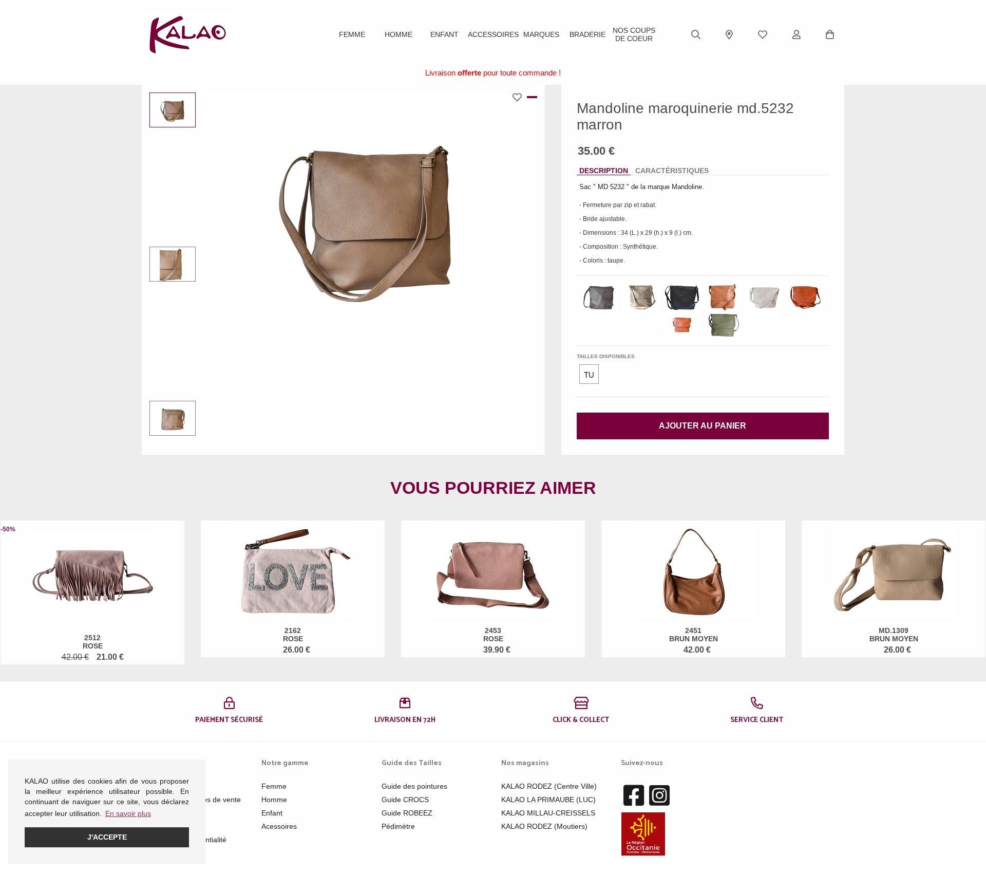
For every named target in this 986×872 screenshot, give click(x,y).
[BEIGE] (764, 297)
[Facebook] (634, 796)
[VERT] (723, 324)
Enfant (444, 34)
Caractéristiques (672, 170)
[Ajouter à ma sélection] (520, 97)
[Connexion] (796, 34)
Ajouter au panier (702, 425)
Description (603, 170)
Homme (398, 34)
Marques (541, 34)
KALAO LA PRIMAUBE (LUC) (548, 799)
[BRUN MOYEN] (723, 297)
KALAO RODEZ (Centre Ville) (549, 786)
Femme (352, 34)
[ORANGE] (805, 297)
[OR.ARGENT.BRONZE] (641, 297)
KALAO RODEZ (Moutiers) (544, 826)
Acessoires (279, 826)
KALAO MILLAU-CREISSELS (548, 813)
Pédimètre (398, 826)
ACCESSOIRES (493, 34)
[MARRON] (600, 297)
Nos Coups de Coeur (634, 34)
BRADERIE (587, 34)
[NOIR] (682, 297)
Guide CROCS (405, 799)
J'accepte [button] (107, 837)
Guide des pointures (414, 786)
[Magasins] (729, 34)
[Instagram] (659, 796)
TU (589, 374)
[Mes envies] (762, 34)
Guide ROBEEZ (407, 813)
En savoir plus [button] (128, 813)
